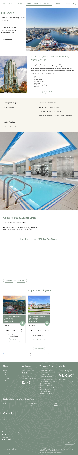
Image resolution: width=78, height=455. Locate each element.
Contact (68, 3)
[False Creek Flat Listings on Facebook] (23, 383)
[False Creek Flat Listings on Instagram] (28, 383)
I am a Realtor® (7, 439)
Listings (10, 3)
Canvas (54, 403)
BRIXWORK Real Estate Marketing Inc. (47, 452)
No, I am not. (6, 435)
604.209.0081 (25, 376)
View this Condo (14, 340)
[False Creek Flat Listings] (39, 6)
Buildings (20, 3)
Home (5, 370)
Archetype (6, 403)
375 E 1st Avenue (33, 403)
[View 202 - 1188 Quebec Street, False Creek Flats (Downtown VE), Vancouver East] (14, 305)
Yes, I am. (5, 437)
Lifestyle (58, 3)
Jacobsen (6, 405)
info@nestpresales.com (29, 378)
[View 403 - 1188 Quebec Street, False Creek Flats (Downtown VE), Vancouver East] (39, 305)
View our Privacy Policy (8, 453)
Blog (4, 380)
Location (37, 91)
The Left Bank (32, 405)
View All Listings (39, 348)
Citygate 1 (55, 405)
